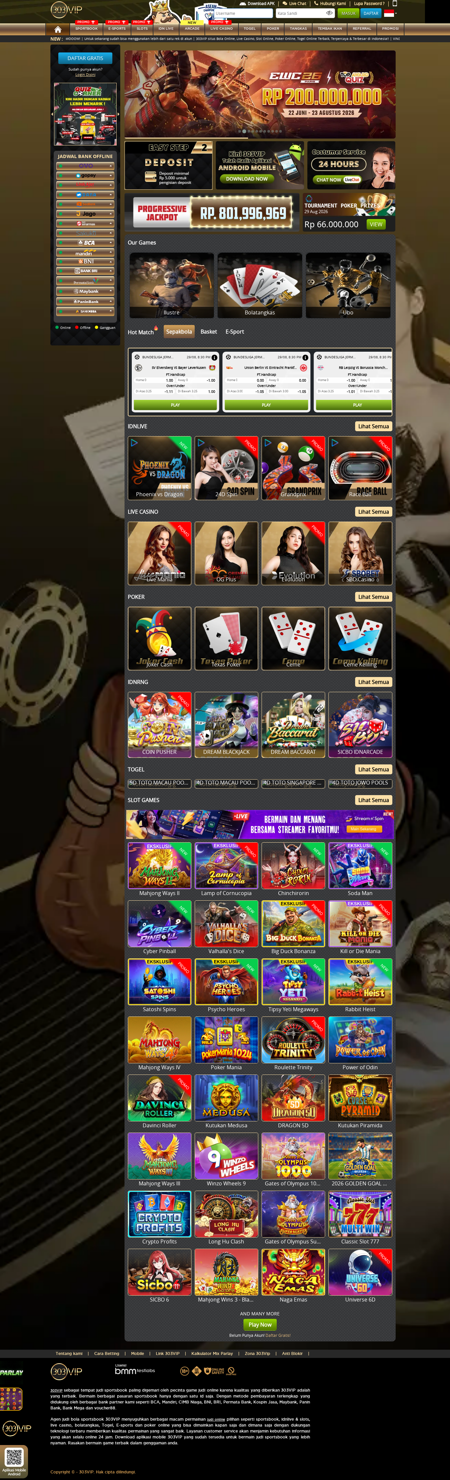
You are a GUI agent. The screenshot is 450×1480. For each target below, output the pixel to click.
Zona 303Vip (257, 1353)
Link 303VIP (168, 1353)
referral (362, 28)
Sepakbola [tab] (179, 331)
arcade (192, 26)
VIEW (376, 224)
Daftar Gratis (85, 58)
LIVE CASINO (222, 26)
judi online (216, 1419)
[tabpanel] (262, 382)
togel (250, 28)
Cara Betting (106, 1353)
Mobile (137, 1353)
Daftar (371, 13)
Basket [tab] (209, 331)
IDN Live (166, 28)
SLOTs (140, 26)
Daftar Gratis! (278, 1335)
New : (56, 39)
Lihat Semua (373, 426)
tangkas (298, 28)
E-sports (117, 26)
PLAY (175, 404)
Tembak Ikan (330, 28)
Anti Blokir (292, 1353)
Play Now (260, 1324)
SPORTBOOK (86, 26)
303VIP (56, 1390)
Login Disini (85, 74)
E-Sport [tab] (235, 331)
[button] (390, 13)
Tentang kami (69, 1353)
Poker (273, 28)
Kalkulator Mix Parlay (212, 1353)
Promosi (390, 28)
